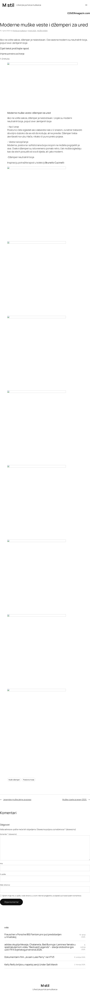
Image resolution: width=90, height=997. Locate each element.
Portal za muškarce (20, 31)
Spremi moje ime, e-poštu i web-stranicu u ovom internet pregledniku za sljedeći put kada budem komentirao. (41, 896)
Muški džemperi (14, 780)
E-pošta (3, 874)
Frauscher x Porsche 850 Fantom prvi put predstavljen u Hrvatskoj (33, 935)
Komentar (8, 834)
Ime (1, 863)
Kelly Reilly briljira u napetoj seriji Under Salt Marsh (31, 964)
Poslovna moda (28, 780)
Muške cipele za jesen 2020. (74, 799)
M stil (8, 5)
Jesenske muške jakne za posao (17, 799)
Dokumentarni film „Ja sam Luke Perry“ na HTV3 (29, 957)
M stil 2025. (32, 31)
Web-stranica (5, 885)
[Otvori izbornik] (86, 5)
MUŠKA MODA (42, 31)
